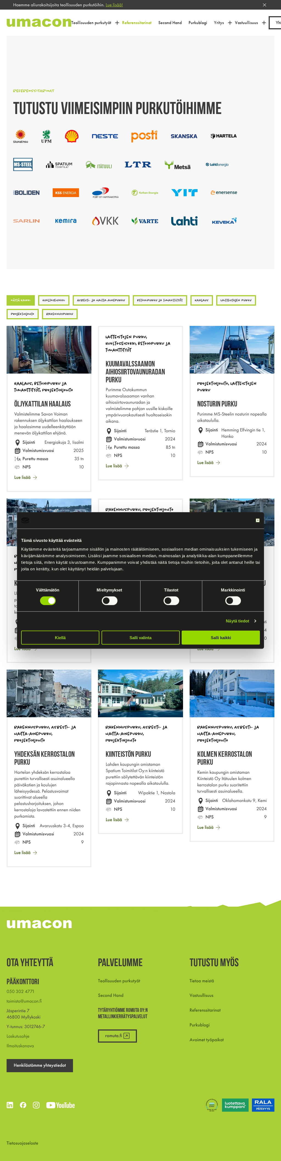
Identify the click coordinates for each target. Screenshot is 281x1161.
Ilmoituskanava (20, 1046)
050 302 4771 (21, 992)
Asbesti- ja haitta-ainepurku (101, 300)
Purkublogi (200, 1025)
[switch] (109, 600)
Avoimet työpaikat (207, 1040)
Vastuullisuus (201, 995)
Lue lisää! (114, 5)
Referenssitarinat (205, 1010)
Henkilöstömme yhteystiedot (40, 1065)
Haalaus (202, 300)
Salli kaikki (221, 637)
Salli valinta (140, 637)
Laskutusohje (18, 1036)
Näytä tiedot (237, 621)
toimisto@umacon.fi (24, 1001)
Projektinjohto (22, 314)
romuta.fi (113, 1036)
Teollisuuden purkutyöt (119, 981)
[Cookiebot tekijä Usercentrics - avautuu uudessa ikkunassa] (236, 520)
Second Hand (110, 995)
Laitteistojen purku (236, 300)
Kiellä (60, 637)
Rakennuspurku (59, 314)
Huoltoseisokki (54, 300)
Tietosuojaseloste (22, 1143)
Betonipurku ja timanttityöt (160, 300)
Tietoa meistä (202, 981)
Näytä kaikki (20, 300)
